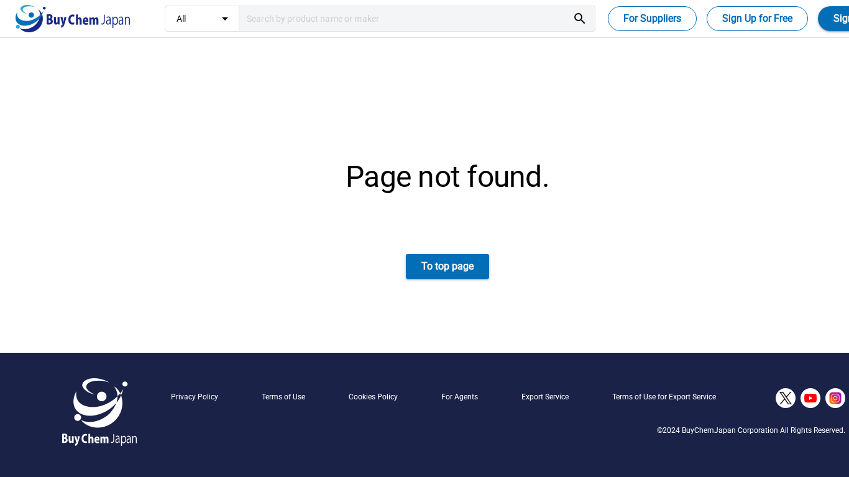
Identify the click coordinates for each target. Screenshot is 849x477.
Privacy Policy (194, 397)
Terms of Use (283, 397)
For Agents (459, 397)
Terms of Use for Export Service (664, 397)
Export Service (545, 397)
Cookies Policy (373, 397)
